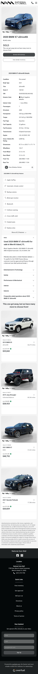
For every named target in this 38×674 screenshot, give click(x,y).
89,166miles (31, 397)
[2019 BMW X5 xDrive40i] (19, 324)
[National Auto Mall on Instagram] (21, 555)
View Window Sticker (15, 167)
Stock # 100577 (7, 392)
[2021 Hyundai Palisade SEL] (19, 481)
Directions (19, 601)
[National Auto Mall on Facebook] (17, 555)
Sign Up (19, 652)
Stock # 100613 (7, 340)
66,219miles (31, 345)
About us (19, 606)
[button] (32, 3)
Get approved (19, 591)
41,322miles (31, 450)
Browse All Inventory (19, 54)
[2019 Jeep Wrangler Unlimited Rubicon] (19, 376)
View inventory (19, 585)
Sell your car (19, 596)
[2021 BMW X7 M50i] (19, 429)
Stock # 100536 (7, 497)
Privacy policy (19, 611)
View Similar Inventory (19, 60)
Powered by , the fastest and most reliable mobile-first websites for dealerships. (19, 665)
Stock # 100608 (7, 445)
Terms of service (19, 616)
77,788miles (31, 502)
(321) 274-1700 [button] (20, 573)
